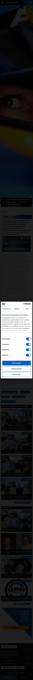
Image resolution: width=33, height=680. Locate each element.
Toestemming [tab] (6, 309)
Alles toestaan (16, 363)
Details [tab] (17, 309)
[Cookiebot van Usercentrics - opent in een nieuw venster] (23, 304)
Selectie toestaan (16, 368)
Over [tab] (27, 309)
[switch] (28, 344)
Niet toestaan (16, 374)
